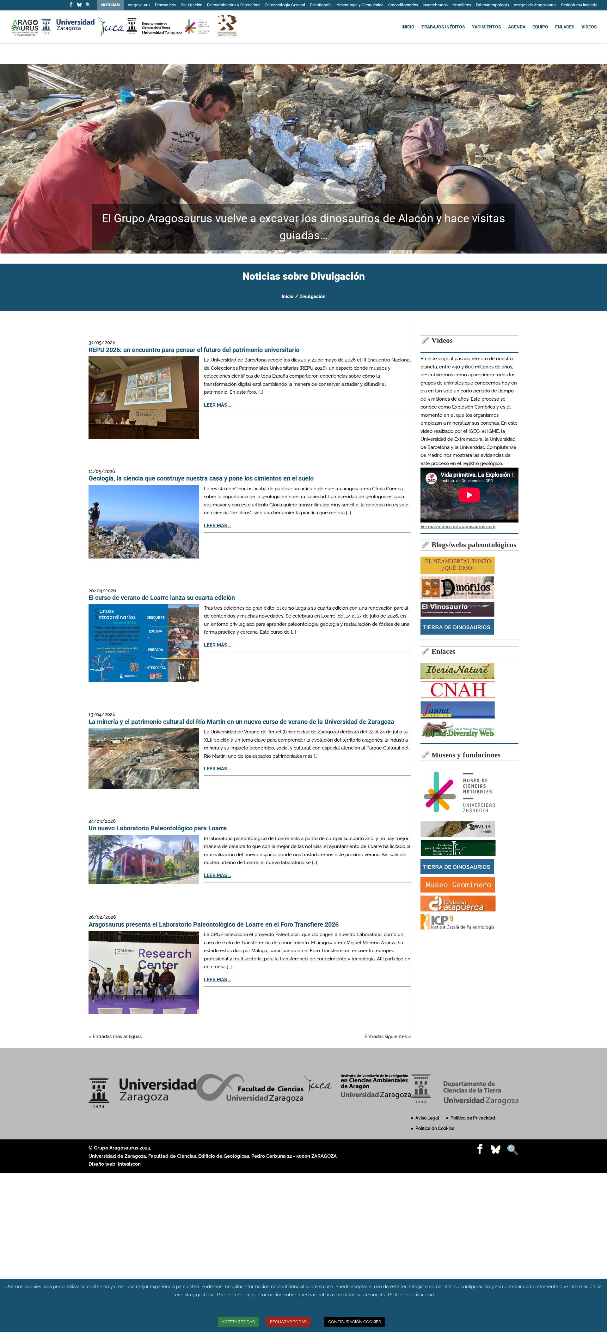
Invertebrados (435, 5)
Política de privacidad (411, 1295)
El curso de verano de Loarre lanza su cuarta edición (162, 597)
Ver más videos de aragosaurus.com (457, 526)
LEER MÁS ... (217, 405)
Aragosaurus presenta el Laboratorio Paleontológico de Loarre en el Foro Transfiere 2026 (214, 924)
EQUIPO (540, 27)
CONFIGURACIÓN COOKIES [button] (354, 1321)
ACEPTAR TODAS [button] (238, 1321)
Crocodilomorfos (403, 5)
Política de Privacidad (473, 1117)
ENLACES (564, 27)
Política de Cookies (434, 1128)
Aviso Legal (427, 1117)
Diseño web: (103, 1164)
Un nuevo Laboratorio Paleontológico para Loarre (158, 828)
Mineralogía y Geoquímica (359, 5)
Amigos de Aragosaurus (535, 5)
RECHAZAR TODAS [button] (288, 1321)
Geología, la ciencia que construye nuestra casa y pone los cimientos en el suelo (201, 478)
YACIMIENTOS (486, 27)
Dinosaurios (165, 5)
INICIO (408, 27)
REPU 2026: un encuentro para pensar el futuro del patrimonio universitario (194, 350)
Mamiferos (461, 5)
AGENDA (516, 27)
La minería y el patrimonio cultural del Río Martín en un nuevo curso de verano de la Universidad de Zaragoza (241, 722)
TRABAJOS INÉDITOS (443, 27)
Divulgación (191, 5)
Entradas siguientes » (388, 1036)
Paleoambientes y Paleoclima (234, 5)
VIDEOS (589, 27)
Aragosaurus (139, 5)
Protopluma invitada (579, 5)
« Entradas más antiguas (115, 1036)
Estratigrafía (321, 5)
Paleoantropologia (492, 5)
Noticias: (111, 5)
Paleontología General (285, 5)
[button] (10, 159)
